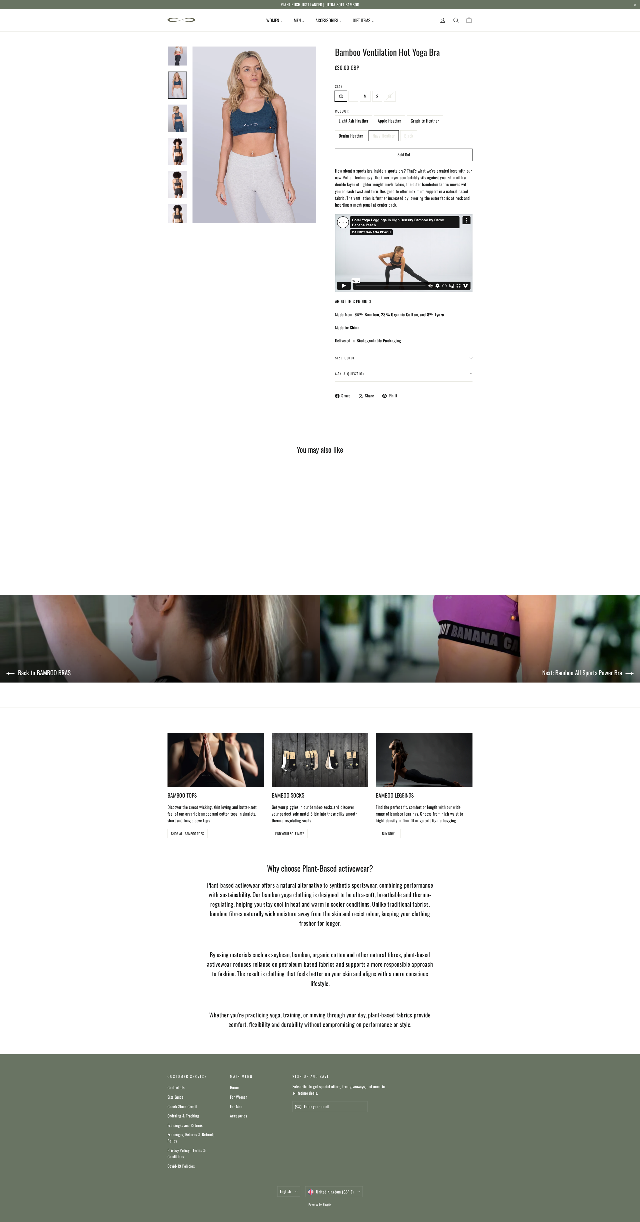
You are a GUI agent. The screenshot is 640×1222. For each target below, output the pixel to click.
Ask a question (350, 373)
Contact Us (176, 1087)
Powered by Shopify (320, 1204)
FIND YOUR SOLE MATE (289, 833)
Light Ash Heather (353, 121)
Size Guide (176, 1097)
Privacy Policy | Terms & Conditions (187, 1153)
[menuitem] (274, 20)
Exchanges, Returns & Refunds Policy (191, 1137)
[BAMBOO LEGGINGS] (424, 760)
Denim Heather (351, 136)
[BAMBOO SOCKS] (320, 760)
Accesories (238, 1116)
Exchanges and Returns (185, 1125)
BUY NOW (388, 833)
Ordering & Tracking (183, 1116)
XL (390, 96)
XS (341, 96)
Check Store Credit (182, 1106)
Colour (342, 111)
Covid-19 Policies (181, 1166)
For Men (236, 1106)
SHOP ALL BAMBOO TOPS (187, 833)
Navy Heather (384, 136)
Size (339, 86)
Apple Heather (389, 121)
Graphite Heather (425, 121)
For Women (239, 1097)
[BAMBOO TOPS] (216, 760)
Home (234, 1087)
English (285, 1191)
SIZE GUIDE (345, 357)
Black (408, 136)
